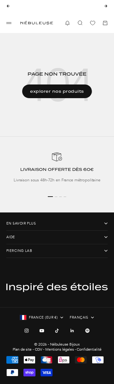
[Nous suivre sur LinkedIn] (72, 330)
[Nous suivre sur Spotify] (87, 330)
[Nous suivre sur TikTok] (57, 330)
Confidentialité (89, 349)
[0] (92, 23)
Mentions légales (59, 349)
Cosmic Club (69, 8)
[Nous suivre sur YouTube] (41, 330)
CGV (38, 349)
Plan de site (22, 349)
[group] (57, 170)
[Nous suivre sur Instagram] (26, 330)
